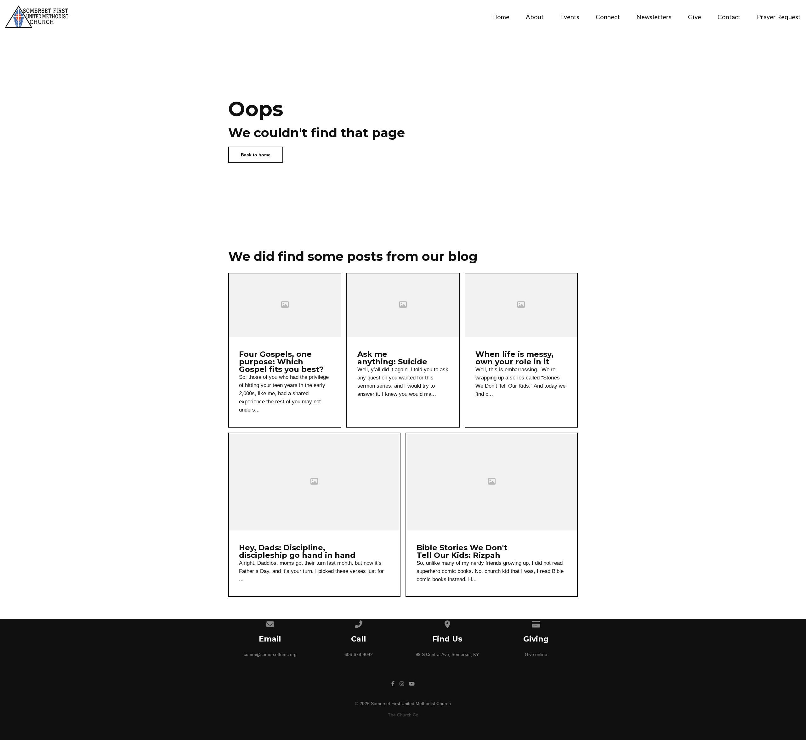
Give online (536, 654)
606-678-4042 (358, 654)
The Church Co (403, 714)
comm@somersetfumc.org (270, 654)
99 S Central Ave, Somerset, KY (447, 654)
